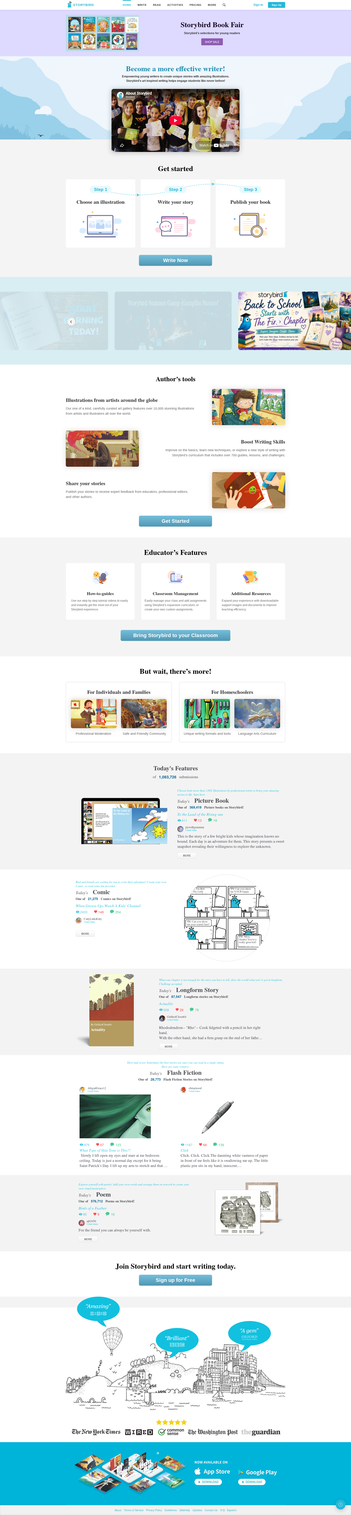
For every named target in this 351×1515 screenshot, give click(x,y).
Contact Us (211, 1510)
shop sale (212, 42)
